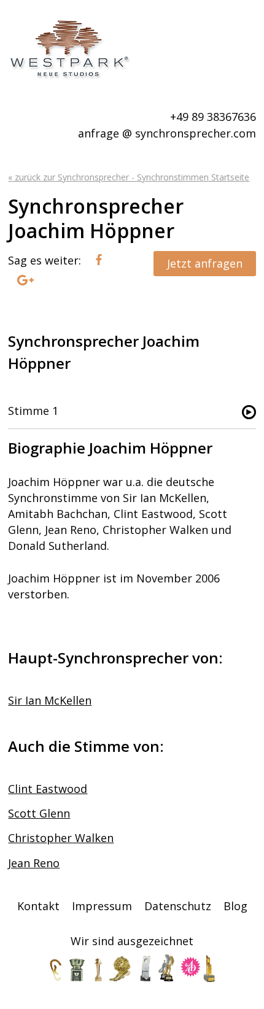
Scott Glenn (39, 813)
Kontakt (38, 906)
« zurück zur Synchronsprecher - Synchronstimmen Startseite (128, 177)
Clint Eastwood (47, 788)
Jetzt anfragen (205, 263)
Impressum (102, 906)
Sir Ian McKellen (49, 700)
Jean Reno (34, 863)
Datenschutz (177, 906)
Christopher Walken (61, 837)
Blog (235, 906)
